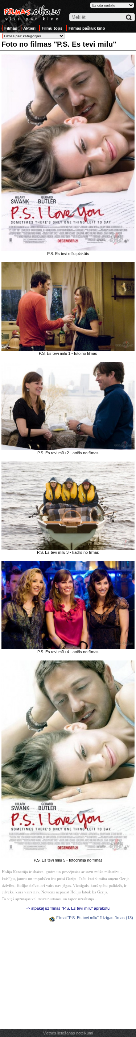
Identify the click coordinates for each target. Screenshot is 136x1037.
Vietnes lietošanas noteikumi (68, 1033)
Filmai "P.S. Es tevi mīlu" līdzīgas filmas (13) (94, 917)
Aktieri (29, 28)
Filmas (10, 28)
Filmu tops (52, 28)
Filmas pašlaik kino (87, 28)
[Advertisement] (68, 976)
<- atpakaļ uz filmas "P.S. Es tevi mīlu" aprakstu (68, 908)
